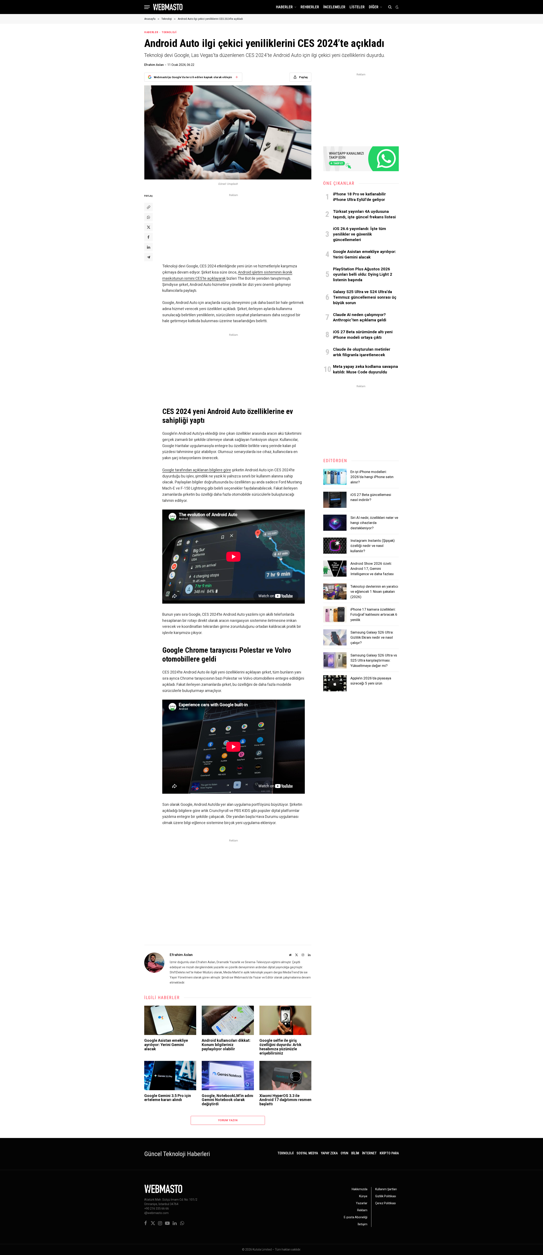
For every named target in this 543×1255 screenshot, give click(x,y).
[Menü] (147, 7)
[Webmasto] (168, 7)
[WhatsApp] (148, 217)
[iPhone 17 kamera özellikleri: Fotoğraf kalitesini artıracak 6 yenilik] (335, 614)
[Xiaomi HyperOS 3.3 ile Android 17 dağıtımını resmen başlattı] (285, 1075)
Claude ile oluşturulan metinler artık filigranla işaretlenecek (361, 352)
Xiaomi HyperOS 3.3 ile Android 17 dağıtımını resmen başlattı (285, 1100)
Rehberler (310, 7)
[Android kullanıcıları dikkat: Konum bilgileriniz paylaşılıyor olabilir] (228, 1020)
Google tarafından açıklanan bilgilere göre (196, 470)
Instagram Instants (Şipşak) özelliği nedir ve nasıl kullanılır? (372, 545)
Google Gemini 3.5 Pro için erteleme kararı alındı (167, 1098)
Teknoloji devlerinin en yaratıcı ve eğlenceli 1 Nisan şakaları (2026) (374, 591)
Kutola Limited (262, 1249)
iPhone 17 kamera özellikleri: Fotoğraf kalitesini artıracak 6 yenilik (373, 614)
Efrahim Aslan (154, 64)
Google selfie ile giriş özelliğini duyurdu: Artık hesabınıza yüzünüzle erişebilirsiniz (280, 1046)
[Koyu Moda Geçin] (397, 7)
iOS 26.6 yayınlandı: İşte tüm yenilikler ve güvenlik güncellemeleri (359, 234)
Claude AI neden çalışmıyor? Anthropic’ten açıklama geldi (359, 317)
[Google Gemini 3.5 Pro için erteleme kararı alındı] (170, 1075)
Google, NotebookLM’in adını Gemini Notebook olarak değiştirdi (227, 1100)
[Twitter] (148, 227)
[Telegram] (148, 257)
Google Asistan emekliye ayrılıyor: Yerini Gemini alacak (166, 1044)
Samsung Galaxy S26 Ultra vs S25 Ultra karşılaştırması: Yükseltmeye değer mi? (373, 660)
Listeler (357, 7)
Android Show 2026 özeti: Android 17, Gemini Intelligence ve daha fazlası (372, 568)
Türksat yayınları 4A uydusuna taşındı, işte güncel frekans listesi (364, 214)
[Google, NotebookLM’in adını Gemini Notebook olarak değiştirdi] (228, 1075)
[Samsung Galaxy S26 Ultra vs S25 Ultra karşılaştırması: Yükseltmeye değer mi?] (335, 660)
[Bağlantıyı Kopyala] (148, 207)
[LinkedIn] (148, 247)
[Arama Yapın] (390, 7)
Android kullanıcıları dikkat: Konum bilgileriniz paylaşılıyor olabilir (226, 1044)
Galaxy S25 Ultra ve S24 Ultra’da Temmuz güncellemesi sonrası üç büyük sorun (364, 297)
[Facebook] (148, 237)
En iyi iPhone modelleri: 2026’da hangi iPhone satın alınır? (371, 477)
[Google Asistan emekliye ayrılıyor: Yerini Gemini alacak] (170, 1020)
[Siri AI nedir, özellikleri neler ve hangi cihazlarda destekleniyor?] (335, 523)
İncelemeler (334, 7)
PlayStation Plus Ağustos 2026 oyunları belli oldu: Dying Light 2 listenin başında (362, 274)
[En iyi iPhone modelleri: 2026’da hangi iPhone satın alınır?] (335, 477)
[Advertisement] (233, 227)
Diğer (373, 7)
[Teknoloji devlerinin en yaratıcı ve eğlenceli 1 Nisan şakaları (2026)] (335, 591)
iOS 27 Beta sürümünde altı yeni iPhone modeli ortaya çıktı (363, 334)
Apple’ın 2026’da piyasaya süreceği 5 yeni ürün (370, 680)
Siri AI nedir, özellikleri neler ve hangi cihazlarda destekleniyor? (374, 522)
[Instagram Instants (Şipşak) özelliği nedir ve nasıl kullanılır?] (335, 546)
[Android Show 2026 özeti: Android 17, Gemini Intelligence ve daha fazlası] (335, 568)
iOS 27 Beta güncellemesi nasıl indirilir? (370, 497)
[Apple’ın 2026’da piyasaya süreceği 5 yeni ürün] (335, 683)
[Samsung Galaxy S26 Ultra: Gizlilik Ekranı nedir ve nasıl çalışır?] (335, 637)
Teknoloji (169, 32)
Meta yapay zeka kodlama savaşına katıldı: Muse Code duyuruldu (365, 369)
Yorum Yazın (228, 1120)
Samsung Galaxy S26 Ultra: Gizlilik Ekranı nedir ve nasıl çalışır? (371, 637)
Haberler (284, 7)
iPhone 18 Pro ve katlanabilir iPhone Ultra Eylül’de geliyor (359, 197)
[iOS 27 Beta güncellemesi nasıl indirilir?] (335, 500)
